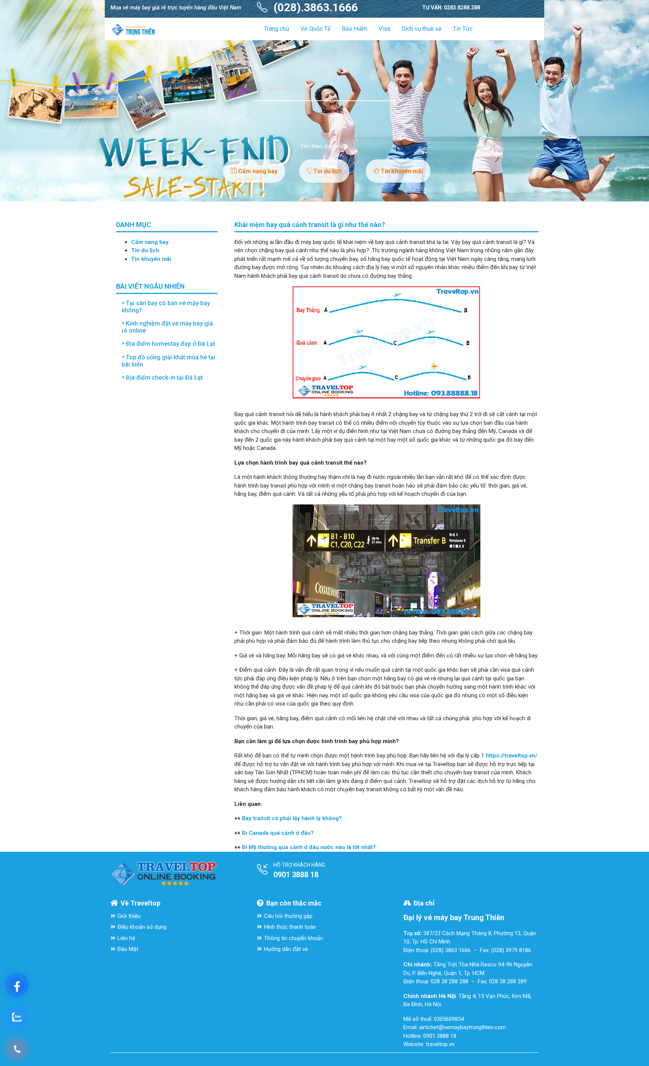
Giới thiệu (129, 916)
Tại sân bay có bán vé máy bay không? (166, 307)
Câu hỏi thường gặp (288, 916)
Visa (384, 28)
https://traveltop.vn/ (511, 755)
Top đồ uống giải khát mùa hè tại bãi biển (168, 361)
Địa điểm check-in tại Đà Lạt (164, 377)
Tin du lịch (327, 171)
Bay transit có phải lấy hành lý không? (292, 818)
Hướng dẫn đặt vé (286, 949)
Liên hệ (126, 938)
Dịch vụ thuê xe (421, 28)
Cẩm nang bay (257, 171)
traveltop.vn (440, 1044)
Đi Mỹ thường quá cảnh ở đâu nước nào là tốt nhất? (309, 847)
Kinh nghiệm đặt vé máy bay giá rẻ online (167, 327)
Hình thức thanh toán (290, 927)
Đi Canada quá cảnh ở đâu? (278, 833)
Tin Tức (462, 28)
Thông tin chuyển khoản (293, 938)
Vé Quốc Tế (315, 28)
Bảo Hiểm (354, 28)
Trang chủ (276, 28)
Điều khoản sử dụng (142, 927)
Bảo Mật (128, 949)
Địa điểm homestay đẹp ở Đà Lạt (170, 343)
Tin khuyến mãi (401, 171)
